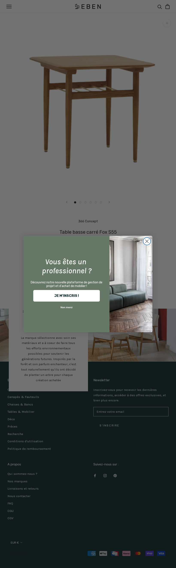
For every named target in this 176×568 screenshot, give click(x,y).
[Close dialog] (147, 241)
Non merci (67, 307)
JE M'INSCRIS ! (66, 296)
